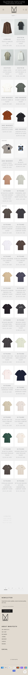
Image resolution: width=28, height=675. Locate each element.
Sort (13, 15)
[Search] (23, 9)
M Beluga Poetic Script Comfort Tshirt (7, 228)
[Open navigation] (3, 9)
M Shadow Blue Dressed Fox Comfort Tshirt (21, 292)
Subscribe (7, 610)
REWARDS (4, 644)
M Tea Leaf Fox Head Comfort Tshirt (7, 421)
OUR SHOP (4, 632)
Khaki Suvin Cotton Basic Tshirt (7, 72)
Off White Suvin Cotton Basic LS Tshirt (20, 72)
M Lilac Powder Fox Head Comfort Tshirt (21, 421)
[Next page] (22, 588)
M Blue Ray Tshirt (21, 548)
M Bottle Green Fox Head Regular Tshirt (7, 453)
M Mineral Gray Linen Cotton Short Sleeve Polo (21, 195)
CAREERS (4, 641)
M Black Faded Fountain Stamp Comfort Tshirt (21, 228)
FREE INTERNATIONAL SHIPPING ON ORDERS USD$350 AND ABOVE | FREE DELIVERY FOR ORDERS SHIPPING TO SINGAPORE (14, 2)
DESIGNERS (4, 634)
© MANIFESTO (14, 659)
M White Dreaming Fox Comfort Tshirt (7, 260)
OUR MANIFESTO (5, 629)
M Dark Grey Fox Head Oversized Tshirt (7, 358)
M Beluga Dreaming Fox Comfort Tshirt (20, 260)
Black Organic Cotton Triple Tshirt (21, 517)
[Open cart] (26, 9)
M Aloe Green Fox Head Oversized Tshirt (20, 358)
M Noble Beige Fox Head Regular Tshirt (21, 453)
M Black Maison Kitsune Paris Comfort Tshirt (7, 324)
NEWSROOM (4, 639)
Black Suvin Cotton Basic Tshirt (20, 41)
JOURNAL (4, 636)
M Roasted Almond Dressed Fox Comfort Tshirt (7, 292)
